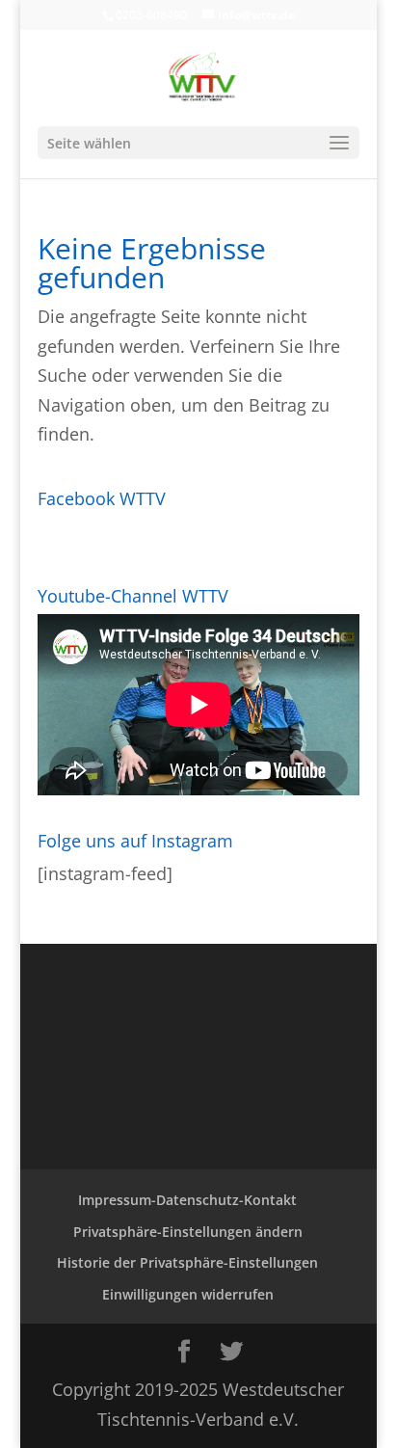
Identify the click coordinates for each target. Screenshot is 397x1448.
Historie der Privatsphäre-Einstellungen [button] (187, 1262)
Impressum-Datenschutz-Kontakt (187, 1200)
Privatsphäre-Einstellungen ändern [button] (188, 1231)
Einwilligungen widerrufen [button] (188, 1294)
